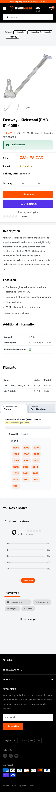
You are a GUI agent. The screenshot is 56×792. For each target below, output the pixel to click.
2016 (25, 473)
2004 (36, 447)
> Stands (19, 32)
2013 (25, 466)
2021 (16, 486)
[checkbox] (28, 608)
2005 (16, 454)
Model (47, 380)
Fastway (7, 133)
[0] (50, 8)
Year (6, 380)
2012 (16, 466)
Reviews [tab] (12, 593)
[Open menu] (4, 8)
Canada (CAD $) (28, 740)
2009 (26, 460)
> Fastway (12, 36)
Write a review (28, 580)
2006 (26, 454)
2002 (16, 447)
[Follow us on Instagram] (11, 755)
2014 (35, 466)
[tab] (14, 408)
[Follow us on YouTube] (16, 755)
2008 (16, 460)
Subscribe (13, 726)
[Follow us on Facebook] (5, 755)
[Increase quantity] (39, 183)
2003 (26, 447)
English (8, 740)
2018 (16, 479)
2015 (16, 473)
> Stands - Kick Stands (40, 32)
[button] (28, 543)
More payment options (28, 212)
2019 (25, 479)
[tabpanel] (28, 625)
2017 (35, 473)
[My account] (44, 8)
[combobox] (28, 17)
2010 (36, 460)
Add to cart (28, 194)
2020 (36, 479)
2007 (36, 454)
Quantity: (8, 183)
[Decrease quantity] (23, 183)
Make (37, 380)
